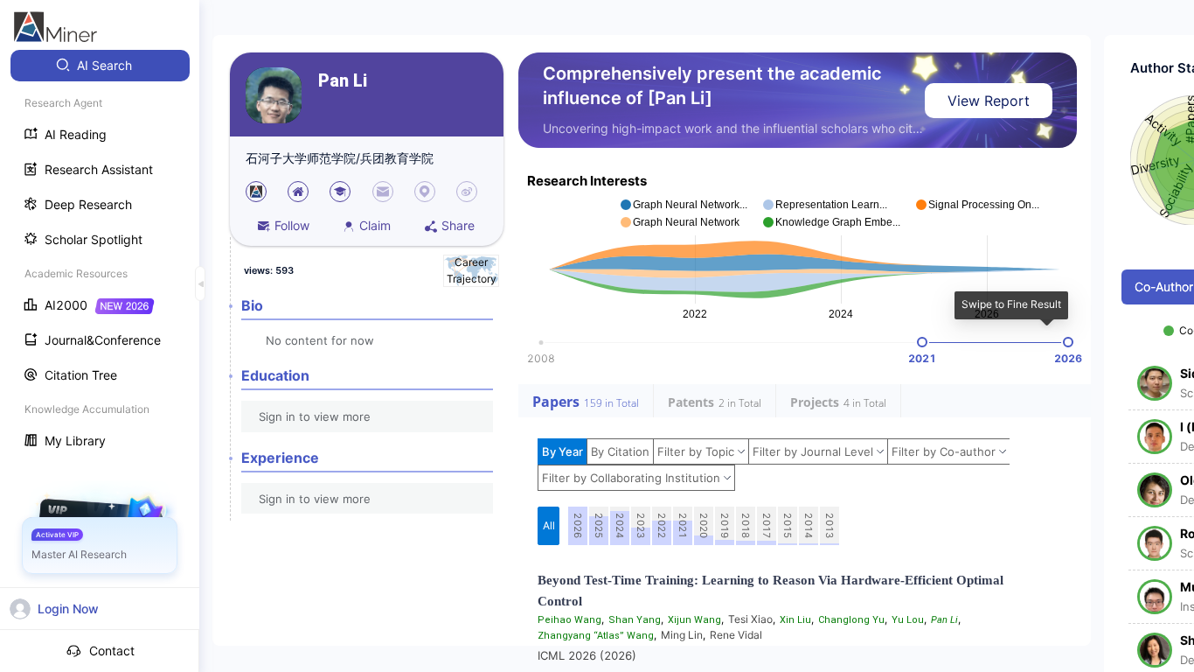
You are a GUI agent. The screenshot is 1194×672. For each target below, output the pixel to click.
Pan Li (342, 81)
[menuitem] (100, 65)
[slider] (922, 342)
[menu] (99, 255)
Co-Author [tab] (1164, 286)
